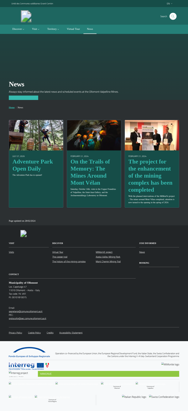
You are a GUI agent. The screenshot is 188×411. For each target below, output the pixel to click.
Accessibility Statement (71, 332)
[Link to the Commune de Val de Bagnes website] (52, 397)
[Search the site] (173, 16)
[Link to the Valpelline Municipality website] (150, 383)
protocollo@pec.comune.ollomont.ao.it (27, 318)
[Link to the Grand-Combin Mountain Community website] (31, 387)
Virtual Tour (57, 252)
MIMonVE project (104, 252)
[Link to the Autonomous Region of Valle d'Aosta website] (77, 387)
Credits (50, 332)
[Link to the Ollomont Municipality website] (117, 383)
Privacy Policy (15, 332)
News (142, 252)
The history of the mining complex (69, 261)
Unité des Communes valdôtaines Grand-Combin (32, 3)
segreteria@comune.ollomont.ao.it (25, 311)
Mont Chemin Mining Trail (108, 261)
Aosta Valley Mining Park (108, 256)
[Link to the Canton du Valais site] (20, 400)
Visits (11, 252)
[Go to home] (29, 16)
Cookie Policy (34, 332)
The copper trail (59, 256)
